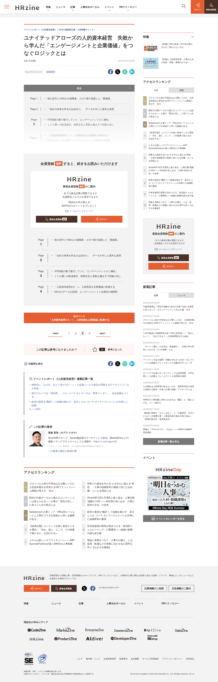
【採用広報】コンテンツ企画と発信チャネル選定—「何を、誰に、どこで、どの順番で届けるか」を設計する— (52, 529)
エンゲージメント (34, 71)
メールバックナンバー (81, 211)
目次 (79, 88)
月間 (181, 90)
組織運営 (51, 71)
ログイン (103, 219)
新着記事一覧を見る (168, 441)
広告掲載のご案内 (181, 588)
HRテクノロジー (128, 7)
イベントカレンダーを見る (170, 518)
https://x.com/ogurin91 (106, 441)
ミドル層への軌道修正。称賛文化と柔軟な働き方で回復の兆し (87, 276)
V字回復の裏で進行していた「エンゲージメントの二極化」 (86, 271)
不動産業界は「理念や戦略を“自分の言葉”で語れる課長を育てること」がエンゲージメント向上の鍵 (168, 308)
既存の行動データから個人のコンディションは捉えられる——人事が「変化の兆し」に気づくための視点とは (52, 501)
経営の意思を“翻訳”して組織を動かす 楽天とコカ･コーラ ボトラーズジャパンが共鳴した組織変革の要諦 (110, 515)
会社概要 (135, 658)
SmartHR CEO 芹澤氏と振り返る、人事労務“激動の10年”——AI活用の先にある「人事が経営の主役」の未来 (111, 501)
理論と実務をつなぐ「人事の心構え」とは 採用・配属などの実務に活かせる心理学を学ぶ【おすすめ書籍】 (111, 543)
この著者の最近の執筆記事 (62, 451)
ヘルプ (79, 658)
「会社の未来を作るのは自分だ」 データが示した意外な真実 (80, 109)
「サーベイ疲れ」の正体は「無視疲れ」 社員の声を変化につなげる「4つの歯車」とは (168, 348)
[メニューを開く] (7, 7)
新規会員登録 (57, 219)
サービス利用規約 (150, 658)
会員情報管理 (110, 658)
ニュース (60, 7)
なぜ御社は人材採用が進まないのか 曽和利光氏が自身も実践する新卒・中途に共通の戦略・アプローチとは (168, 388)
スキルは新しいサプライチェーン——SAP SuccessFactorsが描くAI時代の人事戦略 (51, 541)
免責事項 (123, 658)
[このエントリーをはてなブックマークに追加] (132, 71)
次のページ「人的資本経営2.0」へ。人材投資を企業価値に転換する (79, 317)
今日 (156, 90)
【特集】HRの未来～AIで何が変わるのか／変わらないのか (177, 45)
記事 (73, 7)
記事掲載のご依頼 (154, 588)
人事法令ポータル (89, 7)
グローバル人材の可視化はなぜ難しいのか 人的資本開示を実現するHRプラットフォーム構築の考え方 (53, 487)
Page (34, 98)
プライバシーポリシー (172, 658)
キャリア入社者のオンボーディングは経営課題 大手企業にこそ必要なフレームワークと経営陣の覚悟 (168, 374)
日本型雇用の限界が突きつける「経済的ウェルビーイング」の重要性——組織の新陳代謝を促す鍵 (110, 529)
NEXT (102, 333)
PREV (56, 333)
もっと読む (35, 408)
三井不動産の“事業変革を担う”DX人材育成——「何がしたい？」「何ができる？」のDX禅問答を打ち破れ (168, 335)
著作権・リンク (93, 658)
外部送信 (190, 658)
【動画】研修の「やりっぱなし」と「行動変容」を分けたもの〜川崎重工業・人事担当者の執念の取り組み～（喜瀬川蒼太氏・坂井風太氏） (168, 415)
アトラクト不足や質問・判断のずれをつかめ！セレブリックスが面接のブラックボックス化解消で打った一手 (168, 361)
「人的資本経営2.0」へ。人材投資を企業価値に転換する (84, 286)
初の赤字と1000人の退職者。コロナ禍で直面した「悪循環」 (79, 98)
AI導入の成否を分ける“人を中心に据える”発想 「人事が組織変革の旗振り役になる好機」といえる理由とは (110, 487)
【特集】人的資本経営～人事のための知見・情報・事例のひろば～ (177, 61)
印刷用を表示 (35, 363)
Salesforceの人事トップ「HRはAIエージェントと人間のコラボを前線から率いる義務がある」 (52, 515)
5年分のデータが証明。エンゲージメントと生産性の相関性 (86, 291)
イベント (109, 7)
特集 (48, 7)
